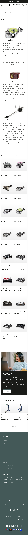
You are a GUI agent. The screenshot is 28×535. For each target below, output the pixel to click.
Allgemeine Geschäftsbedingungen (11, 468)
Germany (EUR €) (8, 519)
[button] (1, 5)
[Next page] (19, 345)
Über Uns (5, 443)
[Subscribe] (23, 504)
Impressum (5, 455)
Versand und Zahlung (8, 465)
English (19, 519)
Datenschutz (6, 459)
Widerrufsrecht (6, 462)
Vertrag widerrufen (7, 446)
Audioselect (12, 532)
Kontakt (7, 391)
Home (2, 13)
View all (14, 426)
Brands (7, 13)
